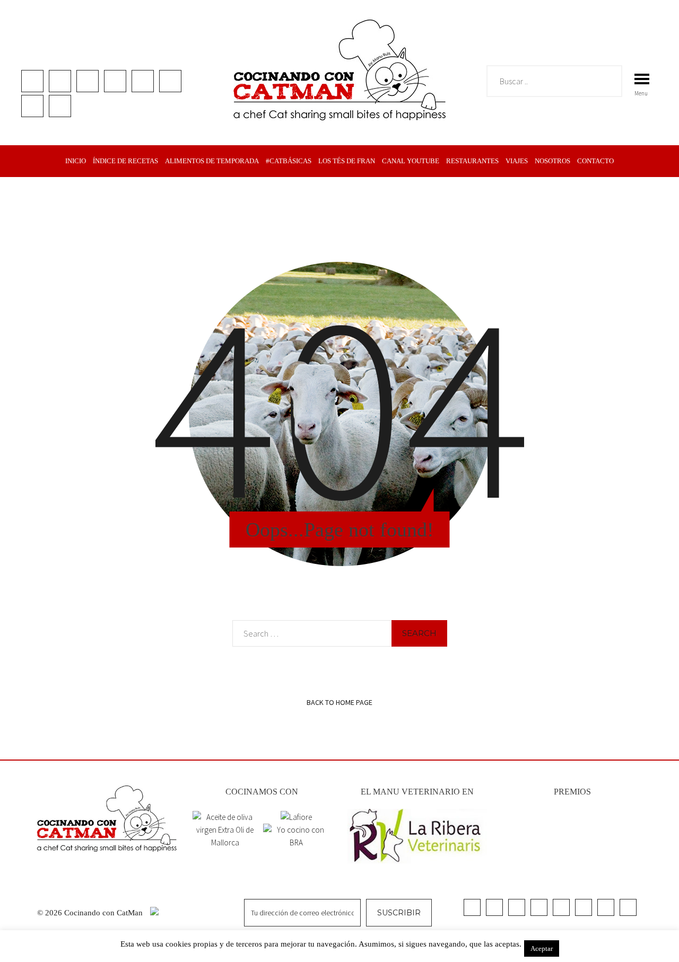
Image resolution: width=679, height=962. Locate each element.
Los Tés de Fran (346, 161)
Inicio (75, 161)
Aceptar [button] (541, 948)
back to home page (339, 702)
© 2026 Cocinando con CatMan (91, 912)
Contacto (595, 161)
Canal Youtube (410, 161)
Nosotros (552, 161)
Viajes (517, 161)
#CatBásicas (288, 161)
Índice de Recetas (125, 161)
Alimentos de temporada (212, 161)
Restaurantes (472, 161)
